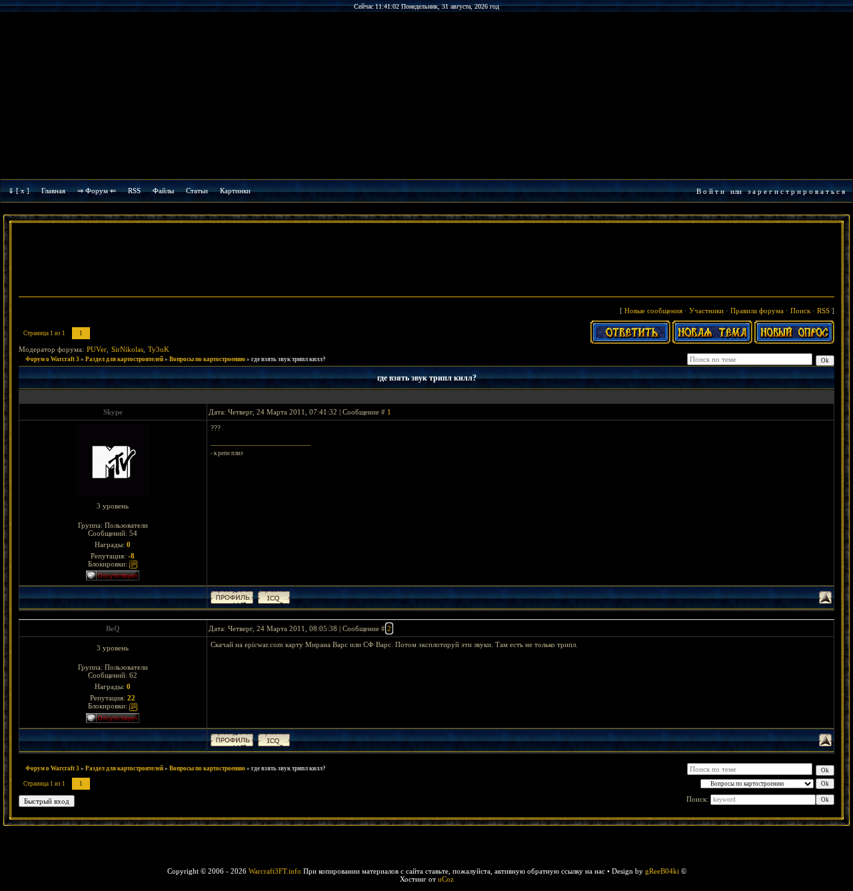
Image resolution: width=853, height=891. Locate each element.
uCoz (446, 879)
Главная (53, 191)
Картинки (235, 191)
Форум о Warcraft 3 (52, 359)
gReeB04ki (662, 871)
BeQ (113, 628)
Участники (706, 311)
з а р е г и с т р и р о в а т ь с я (796, 191)
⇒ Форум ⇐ (96, 191)
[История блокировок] (133, 564)
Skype (113, 412)
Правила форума (757, 311)
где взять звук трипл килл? (288, 359)
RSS (134, 191)
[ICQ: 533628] (274, 740)
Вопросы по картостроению (207, 359)
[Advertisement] (426, 261)
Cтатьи (197, 191)
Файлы (163, 191)
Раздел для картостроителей (124, 359)
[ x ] (22, 191)
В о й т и (710, 191)
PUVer (97, 349)
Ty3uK (158, 349)
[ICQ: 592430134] (274, 597)
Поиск (800, 311)
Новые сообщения (653, 311)
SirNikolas (127, 349)
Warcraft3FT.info (275, 871)
